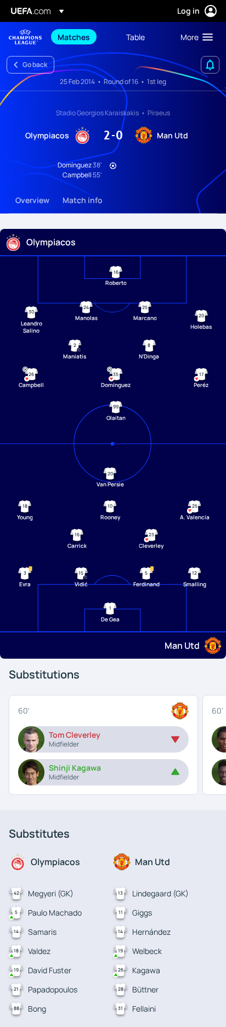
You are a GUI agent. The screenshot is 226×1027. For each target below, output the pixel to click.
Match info (83, 200)
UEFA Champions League (25, 37)
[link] (73, 37)
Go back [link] (34, 64)
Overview (32, 200)
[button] (194, 37)
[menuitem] (82, 37)
